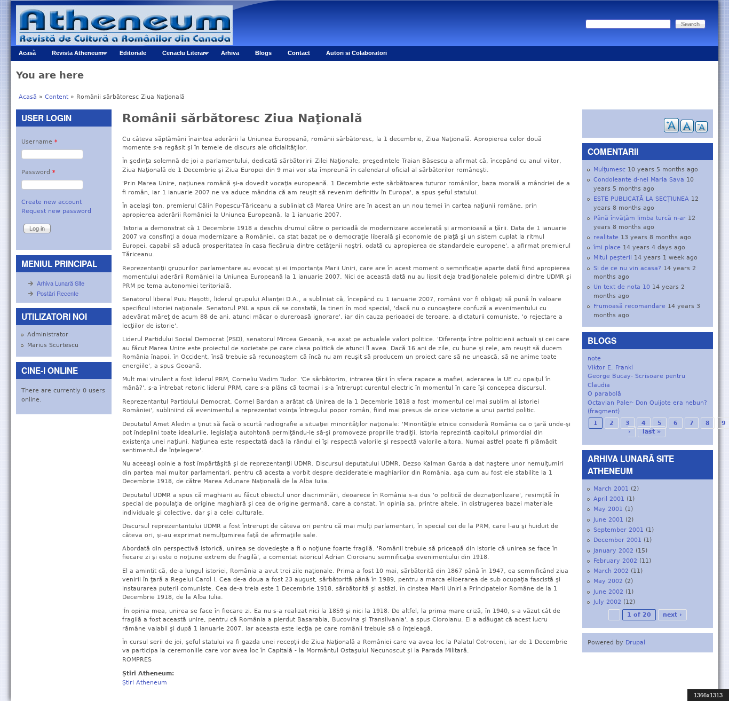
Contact (299, 53)
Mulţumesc (609, 169)
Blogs (263, 53)
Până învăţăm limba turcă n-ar (639, 218)
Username (39, 141)
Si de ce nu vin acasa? (627, 268)
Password (38, 172)
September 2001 (618, 529)
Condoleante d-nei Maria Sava (638, 179)
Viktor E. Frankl (610, 367)
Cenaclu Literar (179, 55)
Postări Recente (57, 293)
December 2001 (617, 540)
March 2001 (611, 488)
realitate (606, 237)
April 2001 (608, 498)
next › (672, 614)
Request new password (56, 211)
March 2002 (611, 571)
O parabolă (604, 393)
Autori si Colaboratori (356, 53)
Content (56, 96)
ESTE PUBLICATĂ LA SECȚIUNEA (641, 198)
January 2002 (613, 550)
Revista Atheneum (74, 55)
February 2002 (615, 560)
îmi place (607, 247)
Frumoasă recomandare (629, 306)
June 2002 (608, 591)
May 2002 (608, 581)
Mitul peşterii (612, 257)
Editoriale (133, 53)
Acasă (27, 53)
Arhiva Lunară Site (60, 283)
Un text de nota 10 (621, 286)
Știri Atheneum (144, 682)
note (594, 358)
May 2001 (608, 509)
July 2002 (607, 601)
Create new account (51, 202)
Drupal (635, 642)
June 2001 (608, 519)
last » (652, 431)
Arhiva (230, 53)
